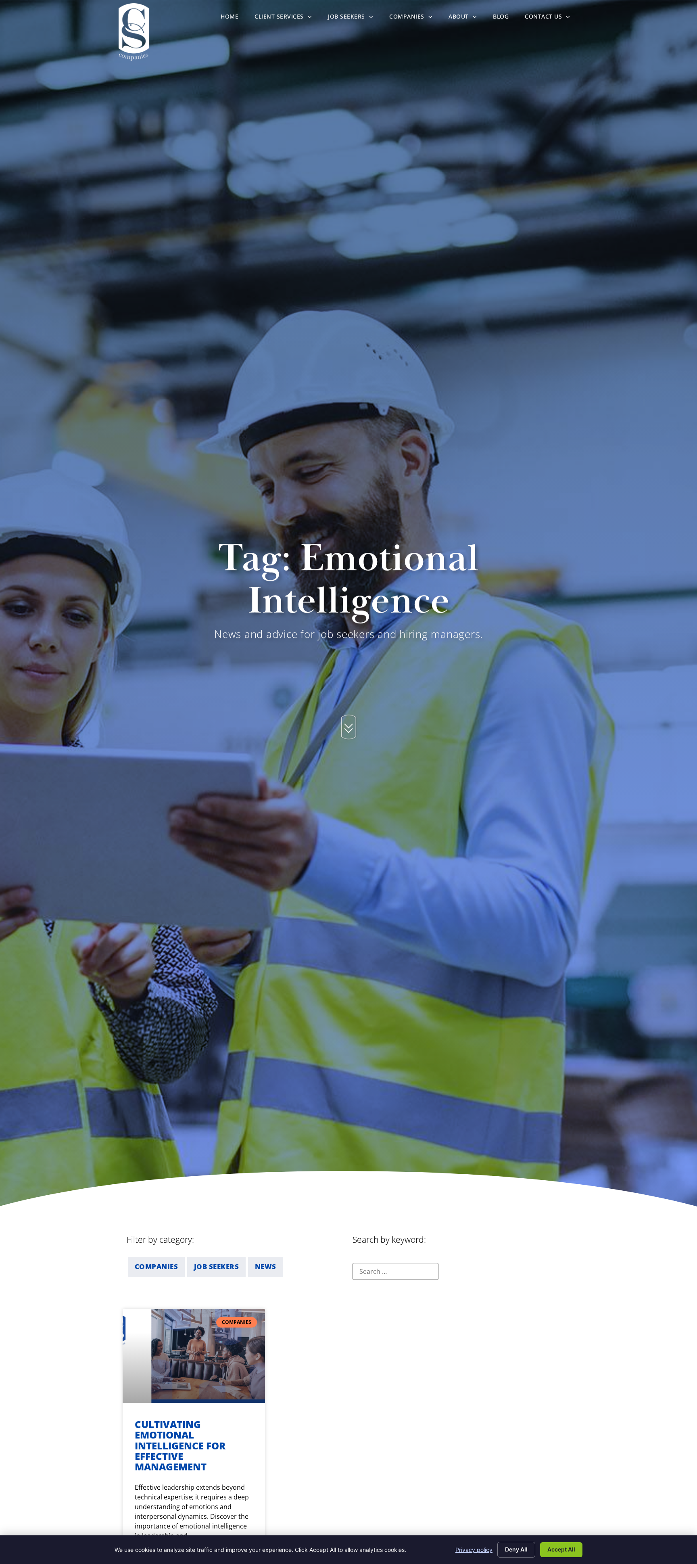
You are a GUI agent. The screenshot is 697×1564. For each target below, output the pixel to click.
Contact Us (551, 18)
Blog (505, 18)
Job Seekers (354, 18)
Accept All (561, 1549)
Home (233, 18)
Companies (414, 18)
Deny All (516, 1549)
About (467, 18)
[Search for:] (395, 1271)
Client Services (287, 18)
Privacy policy (473, 1549)
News (265, 1266)
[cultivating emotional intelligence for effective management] (194, 1356)
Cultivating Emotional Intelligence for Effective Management (180, 1446)
